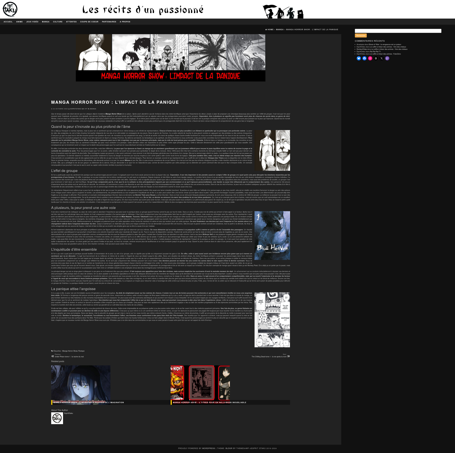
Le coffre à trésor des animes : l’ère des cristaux (388, 47)
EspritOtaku (76, 109)
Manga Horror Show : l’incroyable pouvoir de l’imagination (89, 402)
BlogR (229, 448)
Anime (19, 21)
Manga (46, 21)
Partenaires (109, 21)
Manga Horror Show (69, 351)
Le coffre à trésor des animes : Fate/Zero (385, 54)
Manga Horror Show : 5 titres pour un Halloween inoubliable (209, 402)
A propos (125, 21)
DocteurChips (362, 49)
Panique (81, 351)
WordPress (208, 448)
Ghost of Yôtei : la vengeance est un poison (385, 44)
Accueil (8, 21)
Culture (58, 21)
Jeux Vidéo (32, 21)
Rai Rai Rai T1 (375, 51)
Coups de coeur (89, 21)
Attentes (71, 21)
